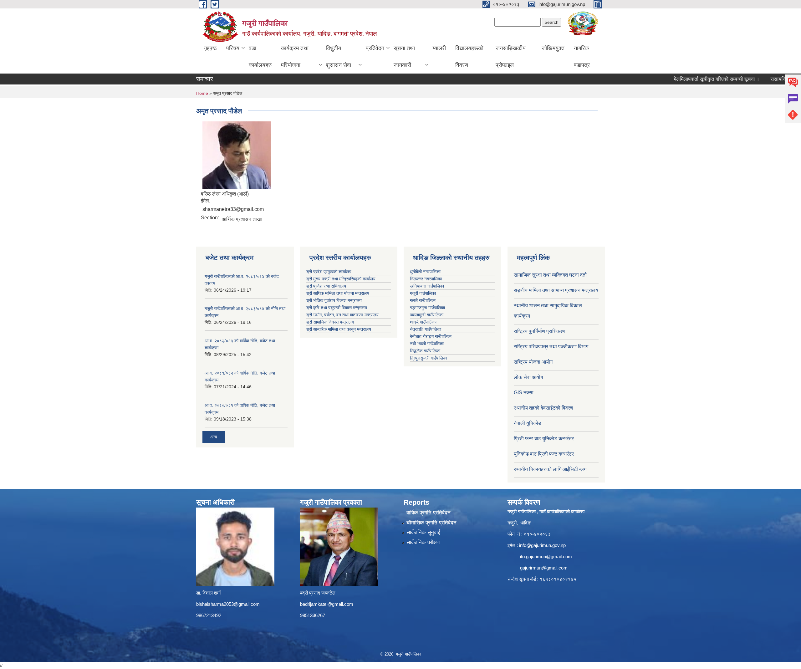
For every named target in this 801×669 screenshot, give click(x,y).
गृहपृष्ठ (210, 48)
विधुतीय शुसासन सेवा (338, 56)
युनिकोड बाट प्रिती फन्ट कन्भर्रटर (544, 454)
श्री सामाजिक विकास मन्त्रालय (330, 321)
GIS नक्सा (523, 392)
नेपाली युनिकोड (528, 423)
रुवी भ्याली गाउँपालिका (427, 343)
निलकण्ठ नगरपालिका (426, 278)
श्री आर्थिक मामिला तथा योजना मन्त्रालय (337, 293)
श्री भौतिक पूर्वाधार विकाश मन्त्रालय (334, 300)
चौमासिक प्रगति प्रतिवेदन (431, 523)
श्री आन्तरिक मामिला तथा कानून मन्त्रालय (338, 329)
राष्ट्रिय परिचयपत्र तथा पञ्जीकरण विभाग (551, 346)
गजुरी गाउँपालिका (423, 293)
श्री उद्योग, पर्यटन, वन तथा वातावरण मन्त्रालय (342, 314)
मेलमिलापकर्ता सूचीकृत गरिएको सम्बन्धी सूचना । (704, 79)
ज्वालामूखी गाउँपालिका (426, 314)
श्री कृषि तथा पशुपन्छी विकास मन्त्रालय (336, 307)
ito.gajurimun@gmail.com (546, 556)
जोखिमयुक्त (553, 48)
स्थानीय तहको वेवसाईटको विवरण (543, 408)
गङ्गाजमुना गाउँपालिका (427, 307)
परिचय (232, 48)
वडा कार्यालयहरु (260, 56)
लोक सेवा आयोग (528, 377)
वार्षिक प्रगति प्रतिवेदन (428, 513)
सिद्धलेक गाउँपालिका (425, 350)
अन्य (213, 436)
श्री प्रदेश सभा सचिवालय (326, 286)
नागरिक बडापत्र (582, 56)
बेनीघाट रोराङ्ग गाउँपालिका (431, 336)
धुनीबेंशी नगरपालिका (425, 271)
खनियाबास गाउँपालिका (427, 286)
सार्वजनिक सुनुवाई (423, 532)
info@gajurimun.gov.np (542, 545)
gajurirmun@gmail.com (544, 567)
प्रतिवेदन (375, 48)
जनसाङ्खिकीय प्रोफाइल (511, 56)
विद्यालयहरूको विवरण (469, 56)
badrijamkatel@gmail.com (326, 604)
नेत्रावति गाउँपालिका (425, 329)
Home (202, 93)
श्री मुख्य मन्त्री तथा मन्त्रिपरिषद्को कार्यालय (340, 278)
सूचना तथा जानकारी (404, 56)
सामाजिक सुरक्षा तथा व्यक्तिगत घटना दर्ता (550, 275)
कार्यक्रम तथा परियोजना (295, 56)
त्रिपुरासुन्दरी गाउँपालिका (428, 357)
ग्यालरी (439, 48)
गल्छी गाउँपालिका (423, 300)
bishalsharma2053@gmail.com (228, 604)
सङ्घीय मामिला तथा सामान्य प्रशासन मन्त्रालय (556, 290)
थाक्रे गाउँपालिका (423, 321)
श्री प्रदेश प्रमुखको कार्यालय (328, 271)
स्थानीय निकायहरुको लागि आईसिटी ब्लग (550, 469)
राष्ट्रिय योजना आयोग (533, 362)
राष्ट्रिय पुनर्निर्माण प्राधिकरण (539, 331)
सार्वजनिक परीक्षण (423, 542)
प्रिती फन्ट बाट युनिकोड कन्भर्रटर (544, 438)
